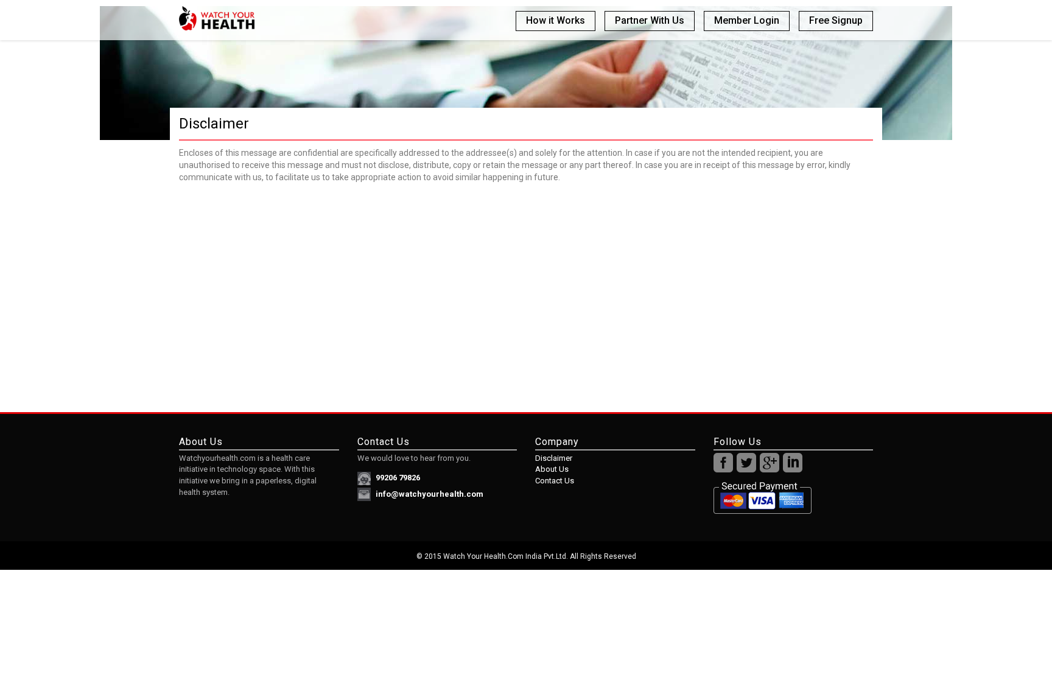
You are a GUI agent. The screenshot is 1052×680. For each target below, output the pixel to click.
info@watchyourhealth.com (429, 494)
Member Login (746, 20)
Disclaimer (553, 458)
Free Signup (836, 20)
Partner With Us (649, 20)
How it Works (555, 20)
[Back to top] (1017, 645)
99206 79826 (398, 477)
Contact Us (554, 480)
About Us (552, 469)
